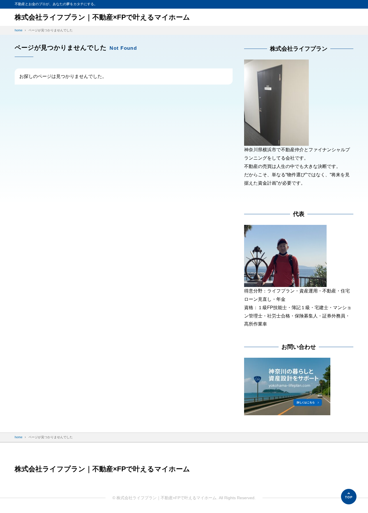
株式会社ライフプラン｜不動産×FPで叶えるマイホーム (102, 17)
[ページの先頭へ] (348, 496)
